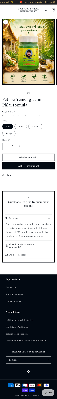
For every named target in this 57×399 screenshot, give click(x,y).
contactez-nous (13, 301)
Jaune (21, 126)
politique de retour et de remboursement (26, 340)
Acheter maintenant (28, 166)
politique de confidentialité (19, 320)
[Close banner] (54, 2)
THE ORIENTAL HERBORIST (31, 395)
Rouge (9, 133)
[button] (3, 10)
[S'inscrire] (47, 360)
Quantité (6, 140)
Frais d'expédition (9, 116)
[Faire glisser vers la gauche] (22, 93)
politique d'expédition (17, 334)
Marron (35, 126)
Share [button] (8, 175)
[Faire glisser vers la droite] (35, 93)
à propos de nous (14, 294)
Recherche (11, 287)
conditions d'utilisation (17, 327)
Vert (8, 126)
